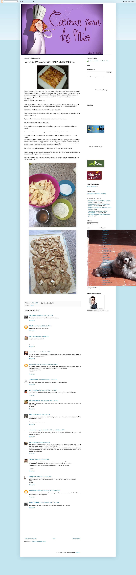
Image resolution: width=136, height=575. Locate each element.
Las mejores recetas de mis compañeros (106, 267)
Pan (103, 240)
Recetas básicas (106, 262)
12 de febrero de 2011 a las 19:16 (41, 442)
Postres (32, 305)
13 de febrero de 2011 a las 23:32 (42, 476)
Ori (30, 459)
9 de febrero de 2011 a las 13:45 (40, 336)
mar (30, 442)
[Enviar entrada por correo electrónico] (42, 302)
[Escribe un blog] (47, 303)
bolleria (104, 236)
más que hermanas (34, 400)
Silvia (30, 414)
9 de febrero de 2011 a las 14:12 (41, 352)
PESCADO (105, 248)
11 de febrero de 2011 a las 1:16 (41, 414)
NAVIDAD (105, 273)
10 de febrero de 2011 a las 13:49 (48, 379)
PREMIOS (105, 280)
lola (30, 336)
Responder (32, 320)
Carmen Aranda (33, 379)
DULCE (31, 326)
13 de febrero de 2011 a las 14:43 (40, 459)
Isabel (30, 352)
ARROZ (104, 256)
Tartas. (104, 271)
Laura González (33, 390)
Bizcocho (104, 238)
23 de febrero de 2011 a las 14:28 (51, 490)
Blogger (78, 552)
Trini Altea (32, 315)
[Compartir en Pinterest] (53, 303)
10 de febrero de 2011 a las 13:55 (47, 390)
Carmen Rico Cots (34, 364)
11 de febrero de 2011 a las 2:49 (56, 430)
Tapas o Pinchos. (107, 244)
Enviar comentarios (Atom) (39, 541)
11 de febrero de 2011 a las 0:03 (49, 400)
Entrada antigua (76, 538)
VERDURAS (105, 230)
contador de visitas (104, 61)
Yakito (104, 284)
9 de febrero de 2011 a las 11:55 (44, 315)
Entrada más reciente (30, 538)
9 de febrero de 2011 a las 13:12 (42, 326)
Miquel (31, 476)
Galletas (104, 253)
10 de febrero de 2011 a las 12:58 (49, 364)
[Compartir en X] (49, 303)
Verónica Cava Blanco (35, 490)
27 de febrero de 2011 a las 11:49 (50, 502)
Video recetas (106, 282)
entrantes (105, 232)
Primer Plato (105, 234)
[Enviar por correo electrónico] (45, 303)
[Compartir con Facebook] (51, 303)
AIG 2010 (105, 275)
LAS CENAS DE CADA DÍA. (106, 251)
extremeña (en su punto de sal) (37, 430)
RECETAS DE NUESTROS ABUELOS (106, 259)
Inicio (54, 538)
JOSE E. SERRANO (34, 502)
